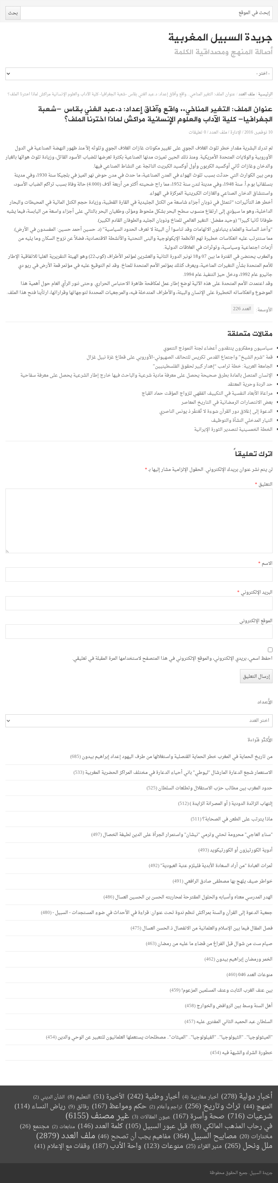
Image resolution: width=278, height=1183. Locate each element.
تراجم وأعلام (165, 1107)
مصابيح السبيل (205, 1136)
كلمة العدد (100, 1126)
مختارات (256, 1136)
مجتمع (34, 1126)
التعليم (79, 1097)
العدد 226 (242, 308)
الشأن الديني (49, 1097)
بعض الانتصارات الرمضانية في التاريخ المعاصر (227, 402)
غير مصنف (97, 1116)
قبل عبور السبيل (157, 1126)
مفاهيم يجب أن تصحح (134, 1136)
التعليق (264, 484)
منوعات (163, 1146)
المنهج (258, 1106)
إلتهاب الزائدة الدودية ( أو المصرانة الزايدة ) (231, 803)
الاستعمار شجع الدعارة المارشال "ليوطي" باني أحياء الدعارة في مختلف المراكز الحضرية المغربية (179, 772)
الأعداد (265, 702)
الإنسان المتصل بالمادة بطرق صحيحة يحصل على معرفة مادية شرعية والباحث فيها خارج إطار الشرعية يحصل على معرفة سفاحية (146, 375)
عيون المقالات (151, 1117)
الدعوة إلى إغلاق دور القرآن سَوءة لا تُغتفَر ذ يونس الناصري (216, 411)
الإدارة (235, 132)
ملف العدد (247, 94)
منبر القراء (204, 1146)
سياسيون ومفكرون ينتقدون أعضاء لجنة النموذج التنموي (218, 348)
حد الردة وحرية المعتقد (250, 384)
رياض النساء (40, 1106)
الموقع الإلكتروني (256, 621)
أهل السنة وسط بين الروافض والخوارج (235, 1005)
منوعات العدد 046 (255, 974)
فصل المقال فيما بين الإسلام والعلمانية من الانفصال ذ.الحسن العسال (207, 928)
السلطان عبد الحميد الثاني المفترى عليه (234, 1021)
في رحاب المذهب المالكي (231, 1126)
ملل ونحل (249, 1146)
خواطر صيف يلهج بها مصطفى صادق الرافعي (228, 881)
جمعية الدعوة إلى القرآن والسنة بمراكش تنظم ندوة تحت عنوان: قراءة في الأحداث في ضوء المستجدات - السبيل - (162, 912)
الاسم (265, 563)
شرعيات (250, 1116)
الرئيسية (265, 94)
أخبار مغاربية (200, 1097)
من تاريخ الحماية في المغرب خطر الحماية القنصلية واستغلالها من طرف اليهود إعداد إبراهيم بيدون (177, 756)
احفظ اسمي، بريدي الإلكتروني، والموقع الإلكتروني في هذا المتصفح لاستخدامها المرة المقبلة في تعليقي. (172, 658)
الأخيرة (109, 1096)
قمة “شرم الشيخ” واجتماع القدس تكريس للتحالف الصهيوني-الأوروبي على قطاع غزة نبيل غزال (180, 357)
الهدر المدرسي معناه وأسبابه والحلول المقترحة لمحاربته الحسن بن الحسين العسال (194, 897)
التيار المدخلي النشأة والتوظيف (242, 420)
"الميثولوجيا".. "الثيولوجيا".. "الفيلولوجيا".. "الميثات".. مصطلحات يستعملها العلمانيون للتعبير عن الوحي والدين (165, 1037)
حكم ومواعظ (119, 1106)
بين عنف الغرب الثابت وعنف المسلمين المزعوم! (227, 990)
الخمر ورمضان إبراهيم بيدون (244, 959)
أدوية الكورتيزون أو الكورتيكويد (241, 850)
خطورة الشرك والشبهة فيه (247, 1052)
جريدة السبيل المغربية (220, 37)
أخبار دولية (247, 1096)
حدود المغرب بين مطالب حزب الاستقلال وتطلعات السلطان (215, 788)
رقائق (78, 1107)
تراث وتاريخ (213, 1106)
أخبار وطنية (153, 1096)
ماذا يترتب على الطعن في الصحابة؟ (237, 819)
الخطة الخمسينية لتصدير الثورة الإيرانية (233, 429)
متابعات (63, 1126)
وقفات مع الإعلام (62, 1146)
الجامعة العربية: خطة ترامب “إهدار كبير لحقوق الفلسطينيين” (213, 366)
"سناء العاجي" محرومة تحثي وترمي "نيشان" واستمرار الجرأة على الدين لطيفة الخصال (188, 834)
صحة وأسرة (199, 1116)
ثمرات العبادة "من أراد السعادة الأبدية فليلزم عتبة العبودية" (216, 865)
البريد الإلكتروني (255, 592)
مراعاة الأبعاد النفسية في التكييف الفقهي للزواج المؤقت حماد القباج (207, 393)
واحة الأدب (117, 1146)
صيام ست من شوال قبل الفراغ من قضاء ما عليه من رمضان (215, 943)
